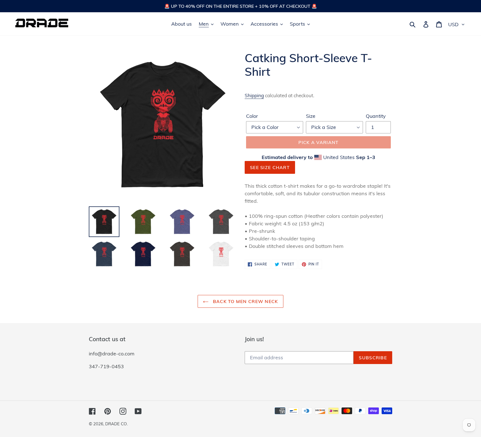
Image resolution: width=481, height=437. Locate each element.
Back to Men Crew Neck (244, 301)
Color (252, 116)
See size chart (270, 167)
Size (310, 116)
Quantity (376, 116)
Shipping (254, 95)
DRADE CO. (116, 423)
